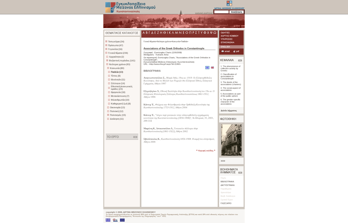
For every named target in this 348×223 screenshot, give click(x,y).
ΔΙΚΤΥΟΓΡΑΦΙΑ (228, 185)
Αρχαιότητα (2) (116, 57)
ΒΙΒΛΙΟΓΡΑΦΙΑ (227, 181)
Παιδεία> (184, 41)
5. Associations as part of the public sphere (231, 95)
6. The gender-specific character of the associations (230, 101)
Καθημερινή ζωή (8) (121, 103)
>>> (223, 160)
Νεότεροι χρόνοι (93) (119, 64)
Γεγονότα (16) (115, 49)
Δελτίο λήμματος (229, 111)
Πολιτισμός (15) (118, 115)
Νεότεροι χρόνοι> (164, 41)
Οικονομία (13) (117, 107)
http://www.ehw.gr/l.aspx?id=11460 (165, 64)
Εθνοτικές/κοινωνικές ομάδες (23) (121, 87)
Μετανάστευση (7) (120, 96)
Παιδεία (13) (117, 72)
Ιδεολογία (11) (118, 79)
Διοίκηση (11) (117, 119)
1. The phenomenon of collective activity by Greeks (230, 68)
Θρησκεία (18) (118, 92)
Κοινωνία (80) (117, 68)
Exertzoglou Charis (162, 52)
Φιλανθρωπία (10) (120, 100)
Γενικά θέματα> (150, 41)
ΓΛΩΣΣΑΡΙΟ (226, 203)
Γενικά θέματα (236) (118, 53)
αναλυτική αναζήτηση (204, 13)
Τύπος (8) (116, 76)
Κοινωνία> (176, 41)
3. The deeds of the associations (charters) (231, 83)
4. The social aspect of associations (231, 89)
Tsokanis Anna (161, 55)
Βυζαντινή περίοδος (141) (122, 60)
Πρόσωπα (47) (115, 45)
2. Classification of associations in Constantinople (229, 76)
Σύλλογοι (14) (118, 83)
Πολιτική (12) (116, 111)
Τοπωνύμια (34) (116, 41)
